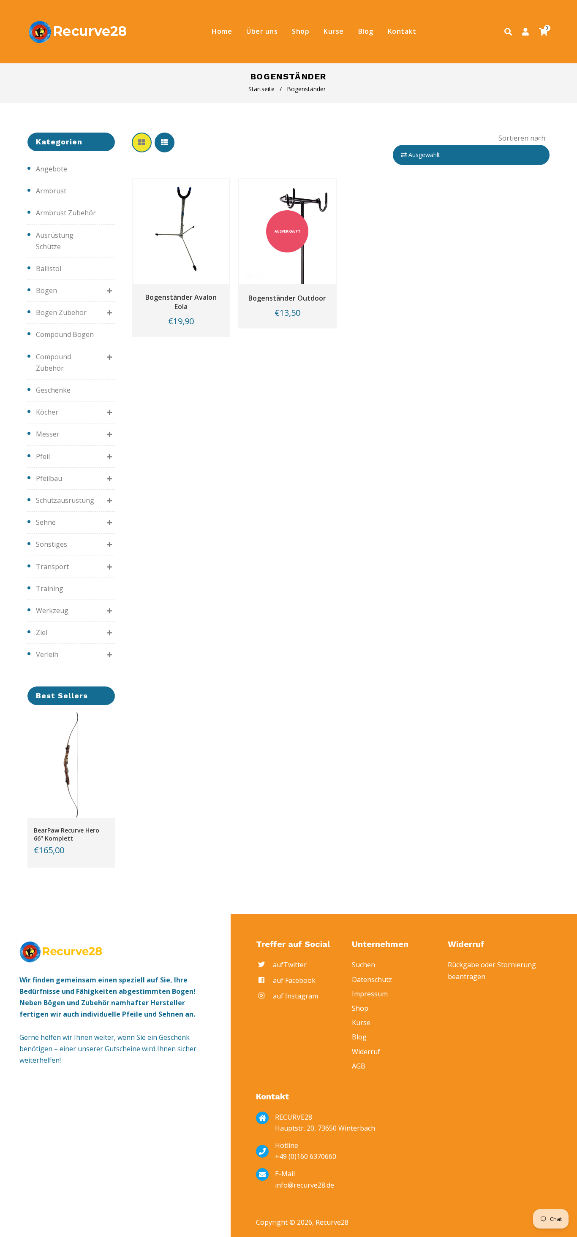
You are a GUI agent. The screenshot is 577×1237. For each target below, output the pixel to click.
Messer (48, 434)
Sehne (46, 522)
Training (49, 588)
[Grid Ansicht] (142, 142)
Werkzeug (52, 610)
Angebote (51, 169)
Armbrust (51, 190)
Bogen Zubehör (61, 312)
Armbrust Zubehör (66, 212)
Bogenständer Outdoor (287, 298)
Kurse (361, 1022)
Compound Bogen (65, 334)
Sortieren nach (521, 138)
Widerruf (366, 1051)
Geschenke (53, 390)
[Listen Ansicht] (164, 142)
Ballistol (48, 268)
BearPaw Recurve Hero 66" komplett (66, 834)
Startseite (261, 89)
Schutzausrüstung (65, 500)
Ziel (41, 632)
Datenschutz (372, 979)
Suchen (363, 964)
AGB (358, 1066)
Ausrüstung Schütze (54, 241)
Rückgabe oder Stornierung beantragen (492, 970)
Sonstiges (51, 544)
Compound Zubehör (53, 362)
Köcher (47, 412)
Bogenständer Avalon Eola (181, 302)
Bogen (46, 290)
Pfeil (43, 456)
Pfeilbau (49, 478)
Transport (52, 566)
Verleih (47, 654)
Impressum (370, 993)
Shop (360, 1008)
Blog (359, 1037)
